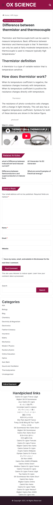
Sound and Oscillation (10, 366)
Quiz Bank (6, 362)
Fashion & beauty (8, 330)
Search (4, 286)
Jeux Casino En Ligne (26, 402)
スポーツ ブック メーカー (26, 412)
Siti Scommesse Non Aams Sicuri (26, 428)
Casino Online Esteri (26, 464)
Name (5, 228)
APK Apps (14, 15)
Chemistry (6, 317)
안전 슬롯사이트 (26, 438)
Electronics (6, 326)
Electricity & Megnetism (13, 21)
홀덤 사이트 (26, 415)
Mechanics (6, 342)
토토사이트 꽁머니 (26, 435)
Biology (5, 309)
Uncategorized (7, 374)
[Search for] (50, 5)
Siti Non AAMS (26, 459)
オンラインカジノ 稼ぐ (26, 410)
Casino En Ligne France (27, 443)
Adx (3, 305)
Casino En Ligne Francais (26, 440)
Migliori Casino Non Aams (26, 446)
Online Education (8, 354)
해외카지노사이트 (26, 417)
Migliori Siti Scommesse (27, 430)
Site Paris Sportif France (26, 420)
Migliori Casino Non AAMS (27, 492)
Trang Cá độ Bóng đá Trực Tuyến (26, 422)
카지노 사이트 (26, 425)
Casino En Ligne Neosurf (26, 489)
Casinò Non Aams (26, 479)
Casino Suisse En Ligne (26, 448)
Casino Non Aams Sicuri (26, 433)
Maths (4, 338)
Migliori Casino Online (26, 482)
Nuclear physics (8, 350)
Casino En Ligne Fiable (26, 487)
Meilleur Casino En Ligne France (26, 466)
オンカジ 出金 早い (26, 404)
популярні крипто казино (26, 407)
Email (5, 238)
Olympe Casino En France (26, 453)
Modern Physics (8, 346)
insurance (5, 334)
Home (6, 15)
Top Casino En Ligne (26, 474)
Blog (3, 313)
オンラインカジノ (26, 456)
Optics (4, 358)
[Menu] (3, 5)
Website (5, 249)
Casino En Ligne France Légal (26, 397)
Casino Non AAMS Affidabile (26, 461)
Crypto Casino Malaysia (26, 451)
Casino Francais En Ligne (26, 469)
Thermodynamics (8, 370)
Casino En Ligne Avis (27, 495)
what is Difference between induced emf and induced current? (13, 163)
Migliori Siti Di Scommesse (27, 399)
